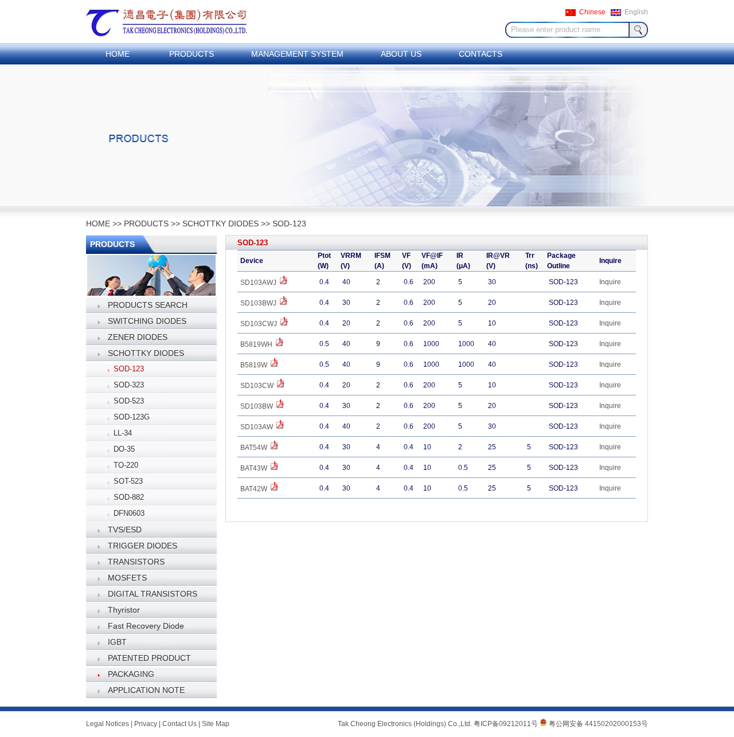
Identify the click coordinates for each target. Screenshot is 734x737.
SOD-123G (132, 417)
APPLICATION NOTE (146, 690)
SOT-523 (128, 481)
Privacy (145, 724)
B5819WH (257, 344)
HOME (118, 53)
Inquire (610, 282)
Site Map (215, 724)
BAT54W (254, 448)
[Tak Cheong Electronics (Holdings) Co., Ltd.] (176, 41)
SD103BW (257, 406)
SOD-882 (129, 497)
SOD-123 (289, 223)
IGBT (117, 641)
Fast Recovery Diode (146, 625)
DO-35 (124, 449)
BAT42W (254, 489)
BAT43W (254, 468)
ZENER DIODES (137, 337)
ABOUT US (401, 53)
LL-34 (123, 433)
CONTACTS (480, 53)
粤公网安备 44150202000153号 (597, 724)
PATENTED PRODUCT (149, 657)
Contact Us (179, 724)
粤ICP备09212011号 (506, 724)
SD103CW (257, 386)
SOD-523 (129, 401)
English (636, 12)
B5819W (254, 365)
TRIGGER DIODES (142, 545)
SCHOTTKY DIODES (220, 223)
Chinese (592, 12)
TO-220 (126, 465)
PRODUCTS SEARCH (148, 304)
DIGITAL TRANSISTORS (152, 593)
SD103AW (257, 427)
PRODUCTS (191, 53)
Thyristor (124, 609)
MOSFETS (127, 577)
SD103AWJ (259, 283)
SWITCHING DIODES (147, 321)
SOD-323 (129, 385)
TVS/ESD (125, 529)
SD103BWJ (259, 303)
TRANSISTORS (136, 561)
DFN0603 (129, 513)
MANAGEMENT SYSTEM (297, 53)
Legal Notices (107, 724)
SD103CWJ (259, 324)
